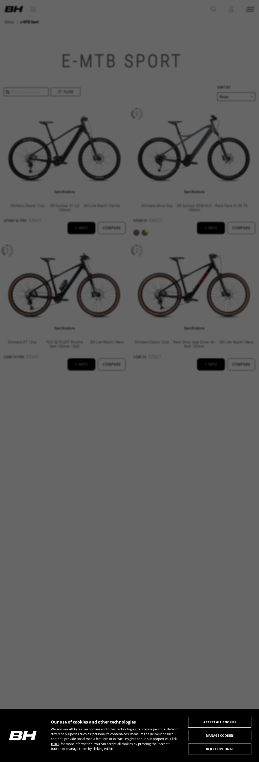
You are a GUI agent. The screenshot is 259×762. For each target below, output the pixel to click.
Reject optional (219, 749)
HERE (55, 744)
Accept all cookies (219, 722)
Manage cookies (220, 735)
